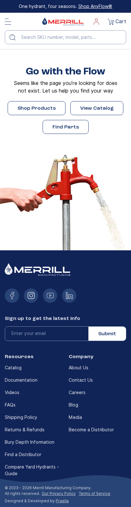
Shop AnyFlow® (95, 6)
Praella (62, 500)
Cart (120, 21)
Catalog (13, 367)
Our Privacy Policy (59, 493)
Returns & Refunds (25, 429)
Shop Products (36, 108)
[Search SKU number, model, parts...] (15, 37)
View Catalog (97, 108)
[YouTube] (50, 295)
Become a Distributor (91, 429)
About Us (78, 367)
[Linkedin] (69, 295)
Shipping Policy (21, 417)
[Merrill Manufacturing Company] (63, 21)
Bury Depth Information (29, 442)
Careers (77, 392)
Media (75, 417)
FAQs (10, 404)
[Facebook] (12, 295)
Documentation (21, 380)
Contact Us (81, 380)
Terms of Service (94, 493)
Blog (73, 404)
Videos (12, 392)
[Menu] (8, 21)
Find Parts (65, 127)
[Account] (96, 21)
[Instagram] (31, 295)
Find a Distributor (23, 454)
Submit (107, 333)
